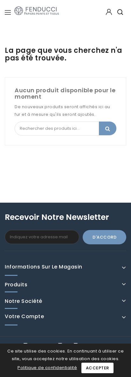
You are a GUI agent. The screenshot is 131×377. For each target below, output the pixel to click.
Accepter (97, 368)
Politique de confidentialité (47, 368)
